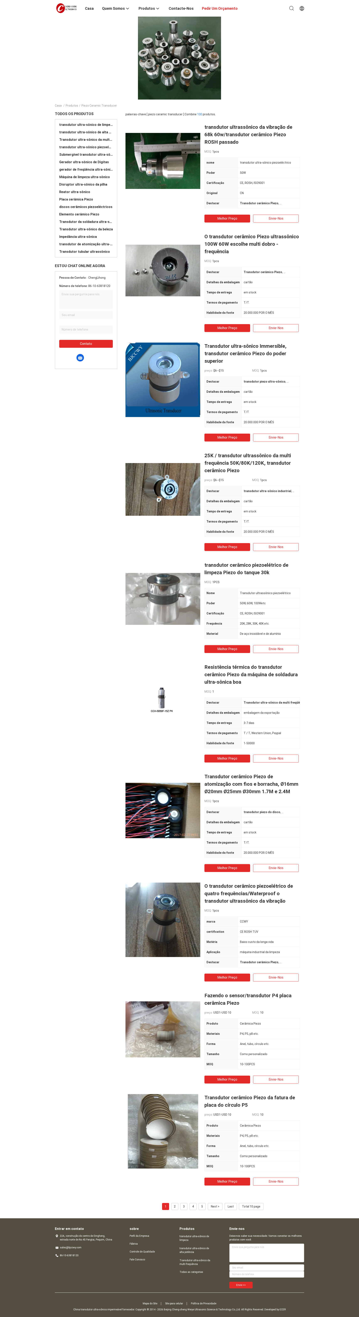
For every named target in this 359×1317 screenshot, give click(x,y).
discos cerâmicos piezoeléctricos (85, 207)
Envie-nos (276, 218)
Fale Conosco (137, 1259)
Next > (215, 1206)
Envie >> (241, 1285)
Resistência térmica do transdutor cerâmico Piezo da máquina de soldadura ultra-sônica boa (251, 674)
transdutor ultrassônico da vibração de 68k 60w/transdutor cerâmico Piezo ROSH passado (248, 134)
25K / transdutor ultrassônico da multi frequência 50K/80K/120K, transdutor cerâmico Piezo (247, 463)
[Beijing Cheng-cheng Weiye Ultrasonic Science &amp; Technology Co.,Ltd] (67, 8)
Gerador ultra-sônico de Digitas (84, 162)
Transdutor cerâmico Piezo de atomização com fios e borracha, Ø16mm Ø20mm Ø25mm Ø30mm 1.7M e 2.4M (251, 784)
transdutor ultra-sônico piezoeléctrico (86, 147)
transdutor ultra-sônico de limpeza (86, 125)
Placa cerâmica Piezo (76, 199)
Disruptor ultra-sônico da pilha (83, 184)
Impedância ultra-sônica (78, 237)
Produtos (72, 105)
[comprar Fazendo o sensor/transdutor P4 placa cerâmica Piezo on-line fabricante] (162, 1029)
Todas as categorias (191, 1272)
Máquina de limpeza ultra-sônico (84, 177)
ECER (283, 1309)
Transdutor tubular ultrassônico (84, 252)
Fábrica (134, 1243)
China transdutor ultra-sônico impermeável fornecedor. (104, 1309)
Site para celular (174, 1303)
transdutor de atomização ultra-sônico (86, 244)
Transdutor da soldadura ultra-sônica (86, 222)
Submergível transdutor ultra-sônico (86, 155)
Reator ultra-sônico (74, 192)
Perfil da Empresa (139, 1235)
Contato (86, 344)
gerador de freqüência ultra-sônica (86, 169)
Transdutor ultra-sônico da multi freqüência (86, 140)
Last (231, 1206)
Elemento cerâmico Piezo (79, 214)
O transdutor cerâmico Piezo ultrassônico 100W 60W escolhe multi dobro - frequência (251, 244)
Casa (58, 105)
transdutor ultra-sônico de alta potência (86, 132)
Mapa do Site (150, 1303)
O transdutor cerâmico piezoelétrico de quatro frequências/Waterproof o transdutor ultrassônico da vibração (248, 893)
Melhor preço (227, 218)
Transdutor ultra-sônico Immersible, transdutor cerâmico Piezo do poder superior (245, 353)
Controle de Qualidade (142, 1251)
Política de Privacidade (203, 1303)
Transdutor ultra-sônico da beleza (86, 229)
